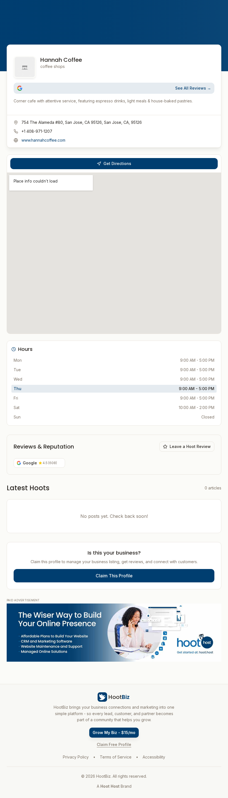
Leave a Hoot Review (190, 446)
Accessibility (154, 757)
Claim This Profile (114, 575)
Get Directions (117, 163)
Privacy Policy (76, 757)
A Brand (114, 786)
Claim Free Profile (114, 744)
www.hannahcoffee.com (43, 140)
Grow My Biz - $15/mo (114, 732)
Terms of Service (116, 757)
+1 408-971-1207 (36, 131)
